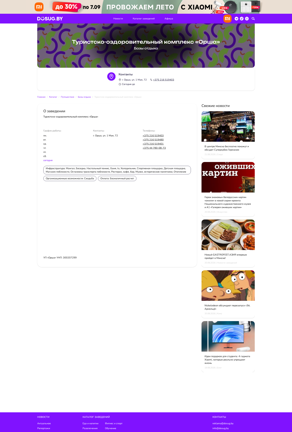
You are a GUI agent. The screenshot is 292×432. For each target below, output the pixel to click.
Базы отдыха (84, 96)
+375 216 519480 (153, 139)
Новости (118, 18)
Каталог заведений (144, 18)
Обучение (110, 428)
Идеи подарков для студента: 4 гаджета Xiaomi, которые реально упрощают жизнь (227, 360)
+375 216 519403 (163, 79)
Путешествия (67, 96)
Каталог (53, 96)
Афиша (169, 18)
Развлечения (90, 428)
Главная (41, 96)
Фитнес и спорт (113, 423)
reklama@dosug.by (222, 423)
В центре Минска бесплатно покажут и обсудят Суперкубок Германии (227, 148)
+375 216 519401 (153, 144)
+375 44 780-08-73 (154, 148)
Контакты (219, 417)
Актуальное (44, 423)
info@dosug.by (220, 428)
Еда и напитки (90, 423)
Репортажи (43, 428)
